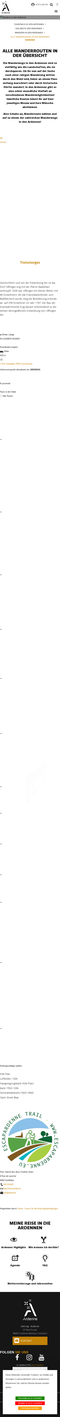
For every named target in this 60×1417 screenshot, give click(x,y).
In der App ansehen (14, 324)
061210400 (8, 1184)
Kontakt (26, 1340)
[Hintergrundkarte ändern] (2, 1062)
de (57, 4)
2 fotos (7, 273)
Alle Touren (8, 396)
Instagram (29, 1357)
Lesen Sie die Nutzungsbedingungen (41, 1208)
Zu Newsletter (30, 1365)
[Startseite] (5, 7)
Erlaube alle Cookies (30, 1398)
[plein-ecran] (2, 379)
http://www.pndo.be (12, 1188)
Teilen (32, 324)
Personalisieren (30, 1408)
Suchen (51, 5)
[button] (30, 1074)
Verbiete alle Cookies (30, 1403)
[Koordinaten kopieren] (2, 343)
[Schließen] (1, 388)
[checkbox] (31, 439)
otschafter (42, 4)
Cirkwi (20, 1208)
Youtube (41, 1357)
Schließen (5, 1204)
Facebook (17, 1357)
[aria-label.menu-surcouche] (6, 379)
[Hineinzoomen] (2, 1102)
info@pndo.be (9, 1192)
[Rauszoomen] (7, 1102)
